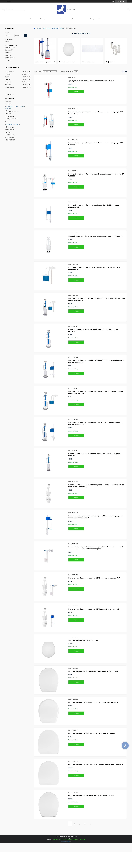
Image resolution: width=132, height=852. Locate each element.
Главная (33, 19)
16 (84, 824)
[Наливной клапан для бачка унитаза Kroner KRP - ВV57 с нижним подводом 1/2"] (48, 213)
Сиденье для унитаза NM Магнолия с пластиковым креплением (93, 671)
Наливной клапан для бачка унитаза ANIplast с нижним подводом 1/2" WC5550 (95, 144)
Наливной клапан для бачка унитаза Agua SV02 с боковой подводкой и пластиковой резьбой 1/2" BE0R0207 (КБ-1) (96, 548)
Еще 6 (9, 60)
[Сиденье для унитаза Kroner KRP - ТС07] (48, 648)
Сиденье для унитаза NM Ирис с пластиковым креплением (91, 733)
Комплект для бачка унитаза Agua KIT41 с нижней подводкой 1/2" (94, 609)
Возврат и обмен (96, 19)
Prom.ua (74, 836)
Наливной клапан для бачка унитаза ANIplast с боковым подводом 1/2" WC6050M (96, 175)
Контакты (63, 19)
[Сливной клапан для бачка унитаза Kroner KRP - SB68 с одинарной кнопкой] (48, 462)
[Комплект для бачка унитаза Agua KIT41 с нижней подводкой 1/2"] (48, 617)
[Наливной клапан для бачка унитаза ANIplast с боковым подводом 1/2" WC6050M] (48, 182)
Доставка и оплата (78, 19)
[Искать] (4, 9)
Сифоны (109, 62)
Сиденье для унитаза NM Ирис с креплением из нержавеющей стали (95, 764)
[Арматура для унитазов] (45, 49)
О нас (53, 19)
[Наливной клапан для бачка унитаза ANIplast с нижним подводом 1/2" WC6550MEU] (48, 120)
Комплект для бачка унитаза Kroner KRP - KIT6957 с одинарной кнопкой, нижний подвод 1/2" (96, 361)
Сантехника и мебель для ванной (53, 28)
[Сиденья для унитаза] (69, 49)
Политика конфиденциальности (76, 839)
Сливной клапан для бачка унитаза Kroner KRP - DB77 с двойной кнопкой (93, 330)
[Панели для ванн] (92, 49)
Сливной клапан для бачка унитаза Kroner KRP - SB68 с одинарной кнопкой (94, 455)
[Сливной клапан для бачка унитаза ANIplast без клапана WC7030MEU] (48, 244)
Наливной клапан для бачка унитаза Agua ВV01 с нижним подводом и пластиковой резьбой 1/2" (95, 517)
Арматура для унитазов (44, 62)
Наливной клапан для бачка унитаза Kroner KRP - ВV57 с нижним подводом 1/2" (93, 206)
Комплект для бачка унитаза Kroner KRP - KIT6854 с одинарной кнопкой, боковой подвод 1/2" (96, 299)
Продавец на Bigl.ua (66, 838)
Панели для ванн (88, 62)
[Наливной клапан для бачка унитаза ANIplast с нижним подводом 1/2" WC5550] (48, 151)
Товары (43, 19)
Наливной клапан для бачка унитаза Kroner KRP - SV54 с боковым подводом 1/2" (94, 268)
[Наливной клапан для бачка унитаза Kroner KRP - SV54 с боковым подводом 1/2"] (48, 275)
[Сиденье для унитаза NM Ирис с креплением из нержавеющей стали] (48, 773)
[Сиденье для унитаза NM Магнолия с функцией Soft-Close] (48, 804)
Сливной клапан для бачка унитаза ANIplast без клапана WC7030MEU (95, 236)
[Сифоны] (116, 49)
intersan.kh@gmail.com (12, 124)
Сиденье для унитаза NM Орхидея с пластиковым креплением (93, 702)
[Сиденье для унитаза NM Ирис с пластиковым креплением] (48, 742)
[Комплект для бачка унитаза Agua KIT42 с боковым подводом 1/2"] (48, 586)
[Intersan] (61, 9)
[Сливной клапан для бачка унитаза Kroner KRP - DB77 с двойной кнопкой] (48, 338)
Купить (76, 92)
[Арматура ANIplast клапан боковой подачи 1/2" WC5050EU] (48, 89)
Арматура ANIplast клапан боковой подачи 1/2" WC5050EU (91, 81)
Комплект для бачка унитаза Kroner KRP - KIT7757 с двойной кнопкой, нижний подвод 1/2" (95, 423)
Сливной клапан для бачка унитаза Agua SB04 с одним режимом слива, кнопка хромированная (96, 486)
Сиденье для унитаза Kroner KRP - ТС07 (83, 640)
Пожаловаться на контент (59, 839)
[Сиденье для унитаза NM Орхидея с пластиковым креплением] (48, 711)
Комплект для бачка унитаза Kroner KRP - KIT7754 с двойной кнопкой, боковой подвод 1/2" (95, 392)
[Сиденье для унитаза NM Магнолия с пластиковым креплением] (48, 679)
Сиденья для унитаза (67, 62)
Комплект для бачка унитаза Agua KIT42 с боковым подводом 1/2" (94, 578)
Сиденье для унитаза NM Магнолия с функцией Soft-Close (91, 795)
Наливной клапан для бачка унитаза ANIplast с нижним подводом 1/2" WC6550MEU (95, 113)
